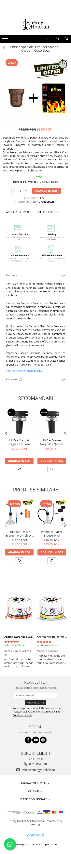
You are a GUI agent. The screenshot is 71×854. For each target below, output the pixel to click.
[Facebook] (28, 740)
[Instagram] (43, 740)
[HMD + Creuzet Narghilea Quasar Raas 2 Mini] (51, 422)
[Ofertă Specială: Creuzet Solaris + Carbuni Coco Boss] (35, 90)
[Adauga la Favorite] (19, 469)
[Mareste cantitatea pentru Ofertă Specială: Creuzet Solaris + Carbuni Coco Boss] (26, 191)
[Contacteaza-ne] (47, 39)
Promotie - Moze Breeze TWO (52, 533)
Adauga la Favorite (19, 212)
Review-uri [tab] (14, 379)
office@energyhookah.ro (38, 770)
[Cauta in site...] (66, 39)
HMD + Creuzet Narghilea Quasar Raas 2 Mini (52, 442)
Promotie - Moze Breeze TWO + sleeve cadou (19, 533)
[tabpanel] (35, 90)
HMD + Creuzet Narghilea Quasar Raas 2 (19, 442)
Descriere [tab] (11, 275)
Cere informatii (50, 212)
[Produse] (5, 40)
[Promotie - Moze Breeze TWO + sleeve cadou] (19, 513)
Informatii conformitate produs (24, 370)
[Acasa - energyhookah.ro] (35, 25)
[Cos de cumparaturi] (57, 39)
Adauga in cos (46, 191)
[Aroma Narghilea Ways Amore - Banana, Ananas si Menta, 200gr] (52, 608)
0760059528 (37, 764)
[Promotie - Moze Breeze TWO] (51, 513)
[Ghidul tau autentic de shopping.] (35, 835)
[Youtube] (35, 740)
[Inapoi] (3, 48)
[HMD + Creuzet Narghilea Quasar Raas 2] (19, 422)
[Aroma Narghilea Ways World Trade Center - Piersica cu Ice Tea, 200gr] (19, 608)
